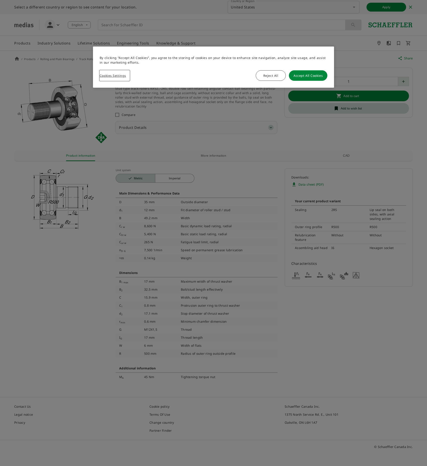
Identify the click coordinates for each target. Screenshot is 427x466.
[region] (213, 67)
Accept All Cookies (308, 75)
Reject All (270, 75)
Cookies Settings (113, 75)
